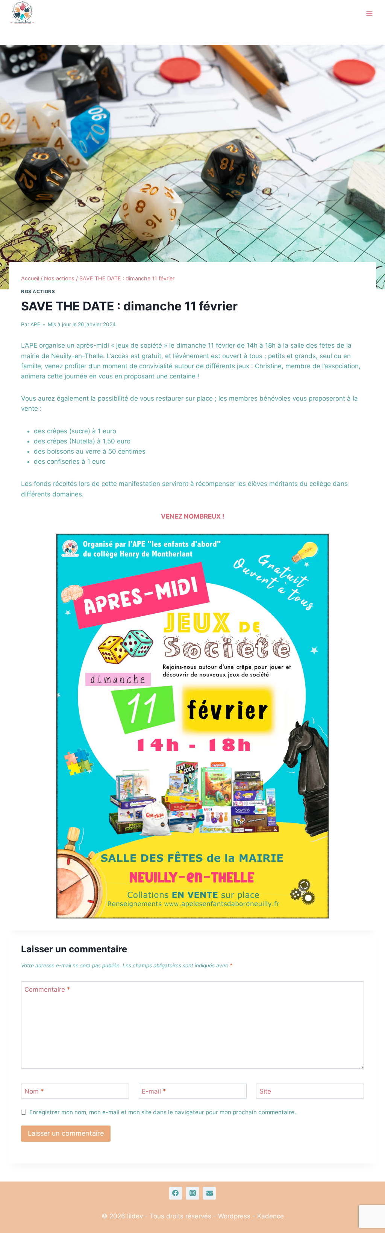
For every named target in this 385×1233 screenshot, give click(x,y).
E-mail (154, 1091)
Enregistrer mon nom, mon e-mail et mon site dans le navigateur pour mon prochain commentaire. (162, 1112)
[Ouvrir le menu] (369, 13)
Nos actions (38, 291)
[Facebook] (175, 1193)
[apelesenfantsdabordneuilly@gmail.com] (209, 1193)
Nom (34, 1091)
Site (265, 1091)
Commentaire (47, 989)
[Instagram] (192, 1193)
